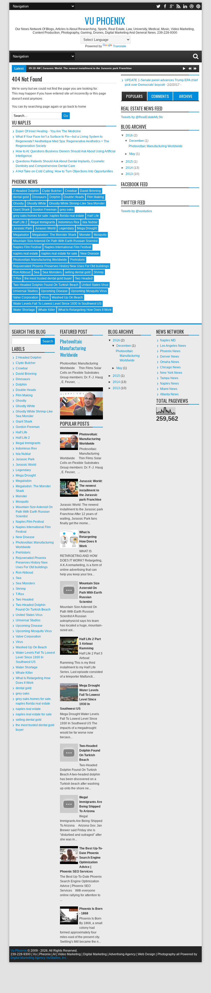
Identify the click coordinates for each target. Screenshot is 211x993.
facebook (165, 6)
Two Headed (84, 278)
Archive (185, 96)
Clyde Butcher (52, 191)
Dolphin (54, 197)
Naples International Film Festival (68, 247)
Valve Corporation (25, 297)
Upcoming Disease (54, 291)
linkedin (185, 6)
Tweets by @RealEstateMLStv (142, 117)
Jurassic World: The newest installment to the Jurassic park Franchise (87, 68)
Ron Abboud (22, 272)
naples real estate (25, 253)
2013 (130, 174)
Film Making (95, 197)
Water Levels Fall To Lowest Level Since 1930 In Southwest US (57, 303)
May (132, 154)
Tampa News (169, 378)
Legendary (66, 228)
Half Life (93, 216)
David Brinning (90, 191)
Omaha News (169, 362)
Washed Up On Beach (67, 297)
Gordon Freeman (45, 209)
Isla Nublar (90, 222)
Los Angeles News (173, 346)
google (171, 6)
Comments (160, 96)
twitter (158, 6)
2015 (130, 161)
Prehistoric (77, 259)
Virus (45, 297)
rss (178, 6)
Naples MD (168, 340)
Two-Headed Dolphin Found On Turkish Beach (45, 285)
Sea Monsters (52, 272)
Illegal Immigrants (42, 222)
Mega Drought (87, 228)
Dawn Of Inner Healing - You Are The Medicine (48, 131)
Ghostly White (36, 203)
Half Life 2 (20, 222)
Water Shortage (24, 310)
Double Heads (74, 197)
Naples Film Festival (27, 247)
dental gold (21, 197)
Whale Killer (46, 310)
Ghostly (18, 203)
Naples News (169, 383)
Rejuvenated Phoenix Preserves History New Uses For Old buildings (61, 266)
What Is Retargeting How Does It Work (84, 310)
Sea (36, 272)
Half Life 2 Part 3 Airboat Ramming (90, 643)
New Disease (89, 253)
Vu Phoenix (105, 20)
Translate (119, 46)
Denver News (169, 356)
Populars (134, 96)
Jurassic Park (22, 228)
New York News (171, 372)
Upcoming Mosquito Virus (89, 291)
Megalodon (21, 235)
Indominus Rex (68, 222)
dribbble (191, 6)
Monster (85, 235)
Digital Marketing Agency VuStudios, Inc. (39, 958)
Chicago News (170, 367)
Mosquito (100, 235)
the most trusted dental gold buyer (48, 278)
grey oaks (66, 209)
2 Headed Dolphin (26, 191)
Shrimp (99, 272)
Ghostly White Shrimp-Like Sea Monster (77, 203)
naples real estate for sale (59, 253)
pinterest (198, 6)
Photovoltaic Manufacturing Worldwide (40, 259)
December (137, 141)
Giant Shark (21, 209)
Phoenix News (170, 351)
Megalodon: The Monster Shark (54, 235)
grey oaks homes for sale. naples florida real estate (48, 216)
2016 (130, 135)
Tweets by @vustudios (136, 211)
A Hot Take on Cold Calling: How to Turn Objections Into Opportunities (64, 171)
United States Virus (95, 285)
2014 (130, 168)
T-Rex (17, 278)
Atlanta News (169, 394)
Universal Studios (25, 291)
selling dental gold (78, 272)
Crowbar (71, 191)
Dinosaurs (39, 197)
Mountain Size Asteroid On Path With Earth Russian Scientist (55, 241)
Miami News (168, 389)
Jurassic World (45, 228)
